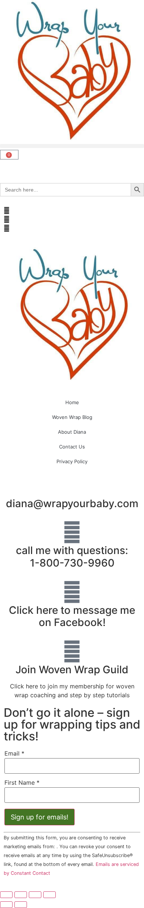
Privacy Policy (72, 461)
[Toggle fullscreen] (20, 894)
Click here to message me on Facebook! (72, 616)
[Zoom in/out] (6, 894)
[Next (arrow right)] (20, 904)
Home (72, 402)
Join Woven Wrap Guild (72, 669)
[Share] (35, 894)
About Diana (72, 432)
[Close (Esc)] (49, 894)
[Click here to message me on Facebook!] (72, 592)
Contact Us (72, 447)
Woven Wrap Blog (72, 417)
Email (14, 753)
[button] (72, 146)
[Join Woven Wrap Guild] (72, 651)
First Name (22, 782)
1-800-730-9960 (72, 563)
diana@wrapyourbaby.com (72, 503)
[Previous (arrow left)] (6, 904)
